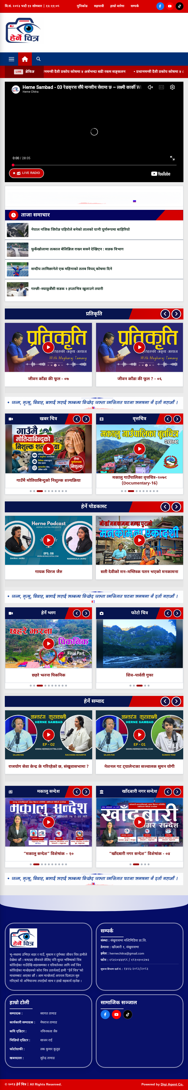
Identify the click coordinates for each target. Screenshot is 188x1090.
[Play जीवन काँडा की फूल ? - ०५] (48, 347)
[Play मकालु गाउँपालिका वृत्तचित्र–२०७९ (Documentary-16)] (140, 449)
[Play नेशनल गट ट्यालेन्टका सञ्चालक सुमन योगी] (48, 735)
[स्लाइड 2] (32, 491)
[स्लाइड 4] (43, 491)
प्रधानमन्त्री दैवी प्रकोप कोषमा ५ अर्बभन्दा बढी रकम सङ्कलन (128, 72)
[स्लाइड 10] (68, 491)
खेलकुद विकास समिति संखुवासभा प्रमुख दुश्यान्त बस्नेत (139, 766)
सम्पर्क (135, 6)
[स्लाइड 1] (29, 491)
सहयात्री (99, 6)
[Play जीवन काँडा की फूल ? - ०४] (139, 347)
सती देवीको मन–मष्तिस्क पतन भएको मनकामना (48, 572)
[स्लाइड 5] (49, 491)
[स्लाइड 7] (58, 491)
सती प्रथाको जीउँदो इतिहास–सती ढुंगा (139, 572)
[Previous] (165, 314)
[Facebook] (160, 6)
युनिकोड (82, 6)
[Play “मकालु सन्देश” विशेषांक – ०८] (48, 822)
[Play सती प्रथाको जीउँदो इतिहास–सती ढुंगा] (139, 540)
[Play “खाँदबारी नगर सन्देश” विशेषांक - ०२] (140, 822)
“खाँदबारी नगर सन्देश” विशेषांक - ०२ (139, 854)
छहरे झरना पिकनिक (48, 675)
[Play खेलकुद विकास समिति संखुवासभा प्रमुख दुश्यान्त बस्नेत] (139, 735)
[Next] (176, 314)
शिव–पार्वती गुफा (139, 675)
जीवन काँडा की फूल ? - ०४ (139, 379)
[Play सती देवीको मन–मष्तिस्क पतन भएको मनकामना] (48, 540)
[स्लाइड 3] (38, 491)
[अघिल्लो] (77, 419)
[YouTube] (170, 6)
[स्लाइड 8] (61, 491)
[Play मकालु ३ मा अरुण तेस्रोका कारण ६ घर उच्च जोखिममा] (48, 449)
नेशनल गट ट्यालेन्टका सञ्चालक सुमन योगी (48, 766)
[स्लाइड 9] (65, 491)
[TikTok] (179, 6)
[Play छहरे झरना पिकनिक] (48, 644)
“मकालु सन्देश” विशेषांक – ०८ (48, 854)
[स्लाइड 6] (54, 491)
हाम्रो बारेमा (117, 6)
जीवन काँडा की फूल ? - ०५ (48, 379)
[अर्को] (86, 419)
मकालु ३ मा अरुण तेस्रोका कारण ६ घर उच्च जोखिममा (48, 480)
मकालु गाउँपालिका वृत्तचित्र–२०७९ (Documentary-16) (139, 480)
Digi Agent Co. (172, 1084)
